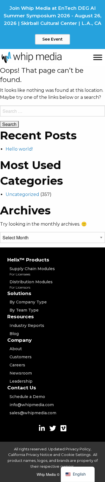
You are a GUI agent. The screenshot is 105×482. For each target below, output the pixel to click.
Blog (14, 333)
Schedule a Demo (27, 396)
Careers (17, 365)
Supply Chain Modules (32, 271)
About (16, 348)
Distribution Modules (31, 284)
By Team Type (24, 310)
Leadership (21, 381)
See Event (52, 39)
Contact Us (21, 387)
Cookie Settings (76, 454)
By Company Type (28, 302)
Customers (21, 356)
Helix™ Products (28, 260)
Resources (20, 316)
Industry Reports (27, 325)
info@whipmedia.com (32, 404)
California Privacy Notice (30, 454)
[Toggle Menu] (97, 57)
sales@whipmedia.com (33, 412)
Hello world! (19, 149)
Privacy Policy (78, 449)
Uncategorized (22, 194)
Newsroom (21, 373)
